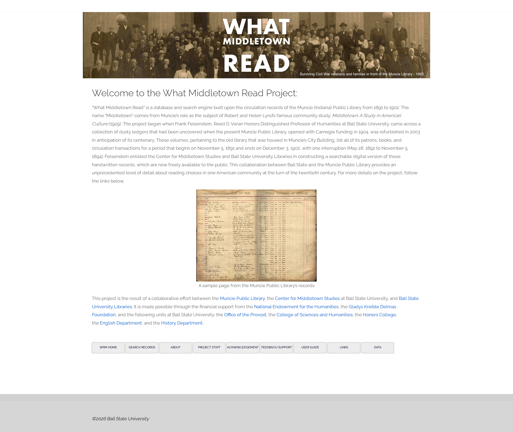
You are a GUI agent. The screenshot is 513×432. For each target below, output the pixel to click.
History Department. (182, 323)
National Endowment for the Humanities (296, 306)
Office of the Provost (245, 314)
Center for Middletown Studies (307, 298)
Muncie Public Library (242, 298)
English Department (121, 323)
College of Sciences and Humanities (315, 314)
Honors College (379, 314)
